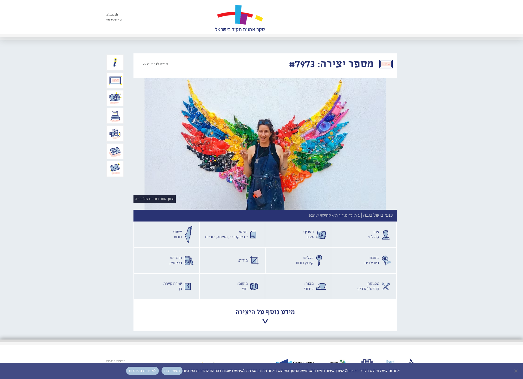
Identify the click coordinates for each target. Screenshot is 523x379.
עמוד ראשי (114, 20)
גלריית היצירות (115, 80)
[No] (516, 371)
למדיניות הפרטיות (142, 370)
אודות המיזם (115, 62)
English (112, 15)
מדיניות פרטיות (115, 361)
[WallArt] (240, 17)
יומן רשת (115, 115)
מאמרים (115, 151)
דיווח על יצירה (115, 98)
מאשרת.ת (172, 370)
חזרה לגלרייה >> (155, 64)
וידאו (115, 133)
